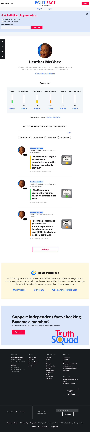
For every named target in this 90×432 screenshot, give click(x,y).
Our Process (19, 289)
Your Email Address (7, 25)
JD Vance (31, 359)
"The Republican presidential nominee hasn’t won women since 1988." (44, 194)
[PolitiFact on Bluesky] (23, 412)
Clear (69, 133)
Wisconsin (49, 378)
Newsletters (66, 370)
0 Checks (24, 108)
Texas (47, 374)
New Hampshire (50, 366)
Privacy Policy (24, 423)
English (39, 9)
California (48, 357)
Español (50, 9)
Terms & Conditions (12, 423)
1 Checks (12, 108)
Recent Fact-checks (69, 383)
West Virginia (49, 376)
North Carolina (50, 370)
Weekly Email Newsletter (11, 19)
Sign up (68, 414)
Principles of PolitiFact (53, 117)
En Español (66, 362)
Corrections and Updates (70, 368)
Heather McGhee (36, 148)
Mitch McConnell (33, 362)
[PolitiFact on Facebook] (20, 412)
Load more (45, 249)
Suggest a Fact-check (71, 392)
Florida (48, 359)
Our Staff (65, 359)
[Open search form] (12, 3)
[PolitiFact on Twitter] (16, 412)
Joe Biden (31, 366)
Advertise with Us (68, 366)
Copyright (33, 423)
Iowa (47, 362)
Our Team (39, 289)
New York (48, 368)
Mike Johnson (32, 364)
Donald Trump (32, 357)
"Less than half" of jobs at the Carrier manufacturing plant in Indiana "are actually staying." (44, 162)
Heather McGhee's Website (45, 74)
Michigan (48, 364)
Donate (85, 3)
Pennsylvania (49, 372)
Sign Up (37, 27)
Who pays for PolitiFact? (64, 289)
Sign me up (18, 332)
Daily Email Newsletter (10, 22)
